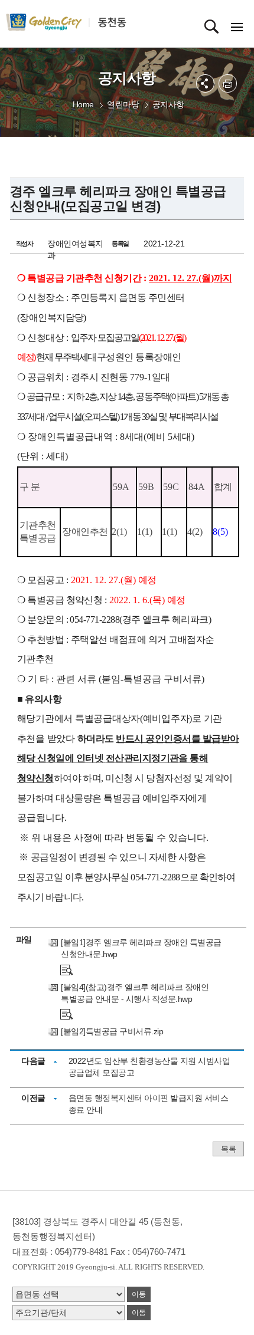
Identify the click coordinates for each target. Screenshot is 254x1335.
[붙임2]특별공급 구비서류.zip (112, 1031)
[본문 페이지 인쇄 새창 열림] (228, 83)
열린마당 (123, 104)
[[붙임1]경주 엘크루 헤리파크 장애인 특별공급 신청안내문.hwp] (66, 969)
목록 (228, 1149)
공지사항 (168, 104)
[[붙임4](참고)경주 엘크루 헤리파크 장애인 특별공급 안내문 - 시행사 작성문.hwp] (66, 1013)
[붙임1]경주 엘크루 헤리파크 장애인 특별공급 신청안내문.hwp (141, 948)
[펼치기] (205, 83)
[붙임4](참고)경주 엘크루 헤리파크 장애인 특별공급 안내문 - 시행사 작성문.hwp (135, 993)
